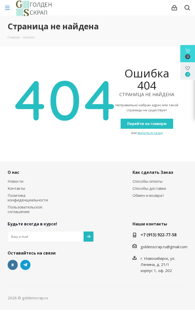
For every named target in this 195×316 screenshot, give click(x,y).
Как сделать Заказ (153, 172)
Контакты (16, 188)
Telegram (25, 265)
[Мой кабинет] (174, 7)
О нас (13, 172)
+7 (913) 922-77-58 (158, 235)
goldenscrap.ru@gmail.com (164, 246)
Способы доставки (149, 188)
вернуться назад (150, 133)
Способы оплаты (147, 181)
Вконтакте (13, 265)
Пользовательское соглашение (25, 209)
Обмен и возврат (148, 195)
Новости (15, 181)
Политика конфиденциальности (28, 197)
